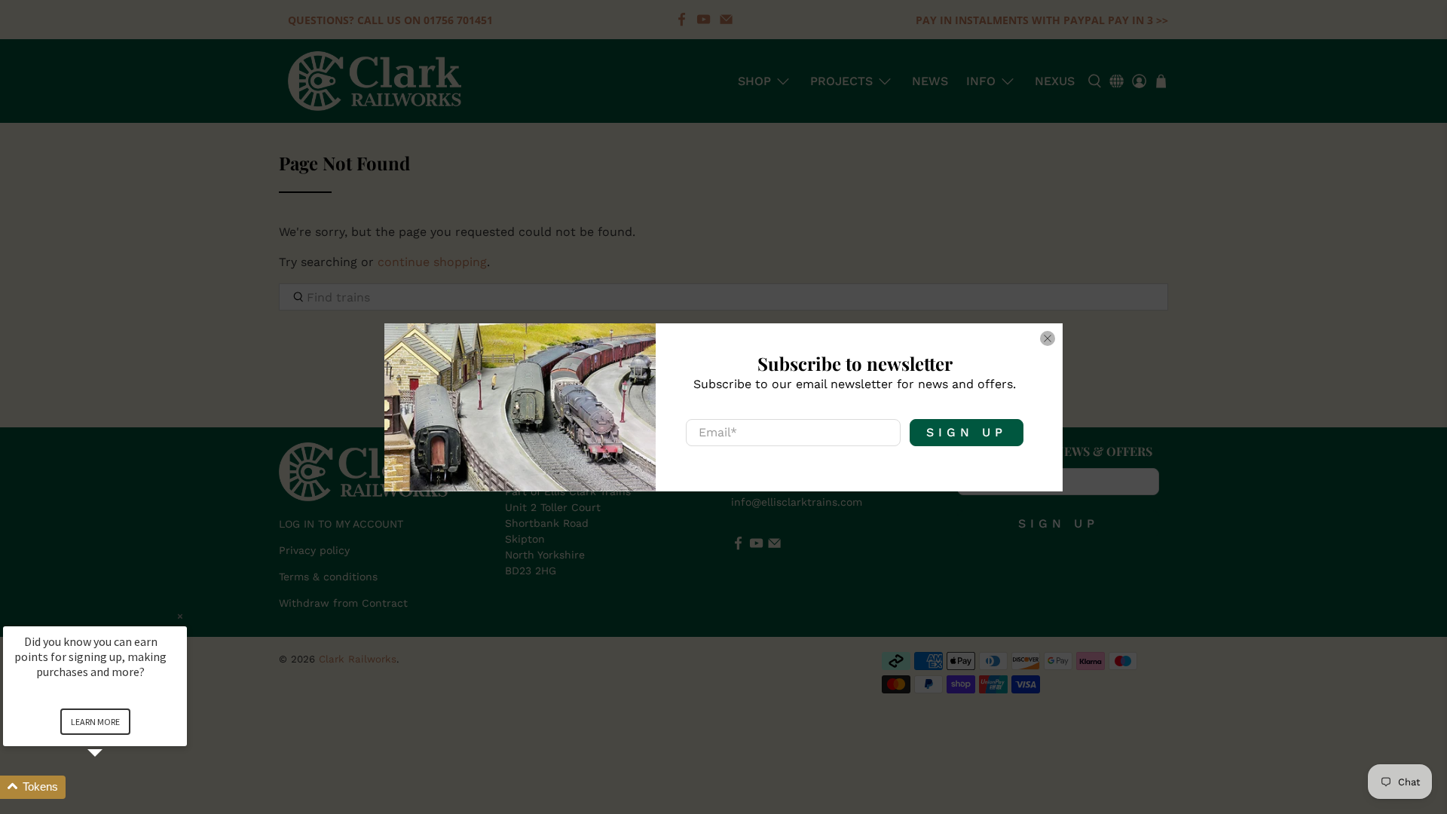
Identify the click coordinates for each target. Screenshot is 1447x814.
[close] (1047, 338)
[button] (113, 787)
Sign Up (966, 432)
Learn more (95, 721)
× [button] (180, 616)
